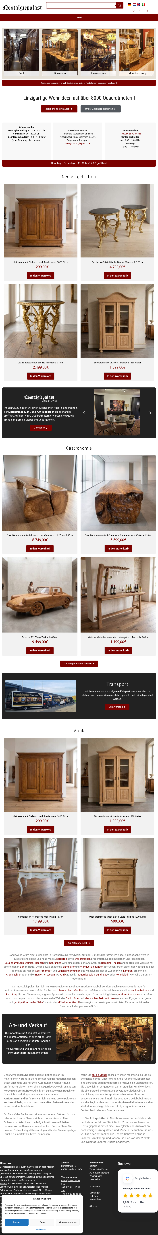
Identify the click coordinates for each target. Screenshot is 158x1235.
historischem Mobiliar (70, 990)
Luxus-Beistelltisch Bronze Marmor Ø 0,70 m (40, 362)
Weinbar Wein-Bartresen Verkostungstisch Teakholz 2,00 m (118, 637)
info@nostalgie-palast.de (23, 1052)
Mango (48, 1190)
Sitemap (93, 1206)
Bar (22, 966)
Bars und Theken (111, 962)
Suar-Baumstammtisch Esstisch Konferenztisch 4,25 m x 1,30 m (40, 535)
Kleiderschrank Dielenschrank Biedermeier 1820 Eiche (40, 262)
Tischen (39, 962)
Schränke (4, 1190)
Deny (42, 1222)
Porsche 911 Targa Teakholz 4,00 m (40, 637)
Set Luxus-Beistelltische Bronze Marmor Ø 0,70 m (117, 262)
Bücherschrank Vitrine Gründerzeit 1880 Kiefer (117, 362)
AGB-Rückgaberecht (99, 1172)
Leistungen (94, 1192)
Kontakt (93, 1166)
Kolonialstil (122, 974)
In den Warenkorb (40, 275)
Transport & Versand (99, 1169)
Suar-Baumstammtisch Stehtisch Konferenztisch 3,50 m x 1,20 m (118, 535)
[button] (84, 413)
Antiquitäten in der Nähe (29, 1002)
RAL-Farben (95, 1199)
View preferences (68, 1222)
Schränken (55, 962)
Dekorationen (83, 958)
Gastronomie (42, 970)
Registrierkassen (45, 974)
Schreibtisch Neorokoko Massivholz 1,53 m (40, 916)
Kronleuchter (13, 974)
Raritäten (61, 958)
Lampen (128, 970)
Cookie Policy (40, 1229)
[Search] (119, 5)
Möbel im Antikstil (68, 1002)
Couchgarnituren (14, 962)
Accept (16, 1222)
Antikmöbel (72, 998)
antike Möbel (99, 1074)
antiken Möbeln (140, 990)
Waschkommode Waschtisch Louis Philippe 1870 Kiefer (117, 916)
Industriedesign (86, 974)
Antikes (3, 1183)
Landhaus (101, 974)
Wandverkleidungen (91, 966)
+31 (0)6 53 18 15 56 (71, 1194)
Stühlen (29, 962)
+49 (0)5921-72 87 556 (130, 133)
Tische (17, 1190)
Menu (79, 18)
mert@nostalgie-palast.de (77, 143)
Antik (63, 974)
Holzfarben (94, 1196)
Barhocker (69, 966)
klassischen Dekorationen (100, 998)
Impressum (94, 1186)
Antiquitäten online (129, 994)
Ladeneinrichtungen (69, 970)
